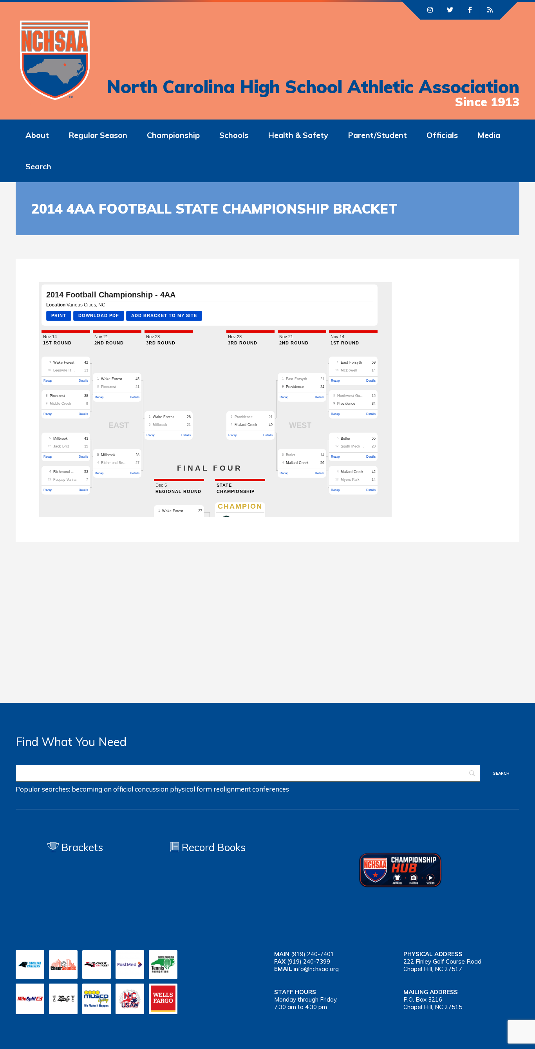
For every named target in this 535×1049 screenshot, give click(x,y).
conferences (270, 789)
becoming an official (102, 789)
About (37, 135)
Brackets (81, 847)
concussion (151, 789)
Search (38, 166)
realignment (232, 789)
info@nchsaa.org (316, 969)
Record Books (212, 847)
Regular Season (98, 135)
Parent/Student (377, 135)
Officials (442, 135)
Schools (233, 135)
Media (488, 135)
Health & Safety (298, 135)
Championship (173, 135)
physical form (191, 789)
